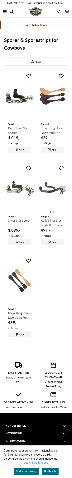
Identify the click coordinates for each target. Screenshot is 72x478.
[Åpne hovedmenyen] (5, 11)
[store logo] (36, 11)
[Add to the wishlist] (28, 76)
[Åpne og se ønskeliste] (59, 11)
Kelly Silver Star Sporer (18, 130)
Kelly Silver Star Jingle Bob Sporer (52, 223)
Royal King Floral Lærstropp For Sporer (52, 130)
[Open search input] (12, 12)
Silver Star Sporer (19, 220)
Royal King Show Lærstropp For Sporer (19, 315)
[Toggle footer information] (65, 425)
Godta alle (50, 471)
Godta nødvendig (26, 471)
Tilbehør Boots (38, 25)
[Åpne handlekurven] (66, 11)
